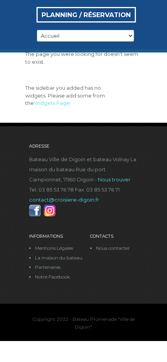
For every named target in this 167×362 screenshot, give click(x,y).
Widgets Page (52, 103)
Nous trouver (114, 179)
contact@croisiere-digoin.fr (64, 200)
